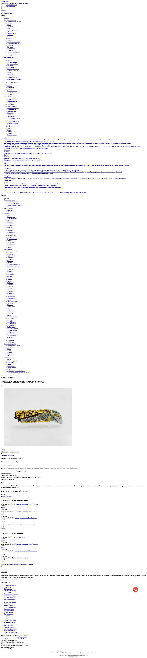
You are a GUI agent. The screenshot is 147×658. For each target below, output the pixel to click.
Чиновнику (39, 173)
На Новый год (82, 178)
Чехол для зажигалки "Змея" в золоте (11, 564)
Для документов (12, 101)
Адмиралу (22, 170)
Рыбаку (103, 165)
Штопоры (10, 92)
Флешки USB (11, 131)
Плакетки (10, 45)
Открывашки (11, 76)
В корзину (5, 452)
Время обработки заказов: (8, 638)
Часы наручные (12, 135)
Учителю (18, 173)
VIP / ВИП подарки (20, 153)
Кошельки (10, 113)
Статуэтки (10, 50)
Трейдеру (13, 173)
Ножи (9, 349)
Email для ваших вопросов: (8, 637)
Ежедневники (11, 103)
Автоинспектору (9, 170)
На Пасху (97, 178)
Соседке (37, 160)
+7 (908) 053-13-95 (11, 5)
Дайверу (49, 165)
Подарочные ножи (62, 184)
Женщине (10, 212)
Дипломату (28, 172)
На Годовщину (45, 178)
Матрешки (10, 32)
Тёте (41, 160)
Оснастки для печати (13, 118)
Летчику (34, 172)
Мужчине (10, 210)
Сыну (33, 158)
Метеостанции (11, 33)
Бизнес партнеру (12, 192)
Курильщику (66, 165)
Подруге (32, 160)
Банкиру (41, 170)
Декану (17, 172)
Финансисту (24, 173)
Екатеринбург (5, 1)
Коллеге (25, 192)
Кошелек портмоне (27, 564)
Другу (20, 158)
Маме (28, 160)
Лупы (9, 114)
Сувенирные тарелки (13, 52)
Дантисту (12, 172)
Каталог (6, 138)
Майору (43, 172)
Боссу (5, 192)
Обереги (9, 38)
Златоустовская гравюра (14, 21)
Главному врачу (71, 170)
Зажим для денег (12, 106)
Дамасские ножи (31, 184)
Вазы (8, 60)
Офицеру (67, 172)
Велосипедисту (20, 165)
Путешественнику (95, 165)
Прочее (9, 84)
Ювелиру (45, 173)
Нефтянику (55, 172)
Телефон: (3, 5)
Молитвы (10, 35)
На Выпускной (36, 178)
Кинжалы (19, 184)
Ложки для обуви (12, 30)
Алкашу (6, 165)
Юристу (50, 173)
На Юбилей (122, 178)
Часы (8, 54)
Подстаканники (12, 81)
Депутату (22, 172)
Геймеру (33, 165)
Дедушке (12, 158)
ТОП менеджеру (12, 301)
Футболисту (115, 165)
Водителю (28, 165)
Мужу (23, 158)
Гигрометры (42, 185)
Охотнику (87, 165)
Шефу (45, 192)
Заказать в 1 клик (14, 452)
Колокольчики (11, 111)
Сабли (6, 185)
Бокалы (9, 59)
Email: (2, 6)
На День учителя (65, 178)
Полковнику (78, 172)
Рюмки (9, 86)
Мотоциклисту (80, 165)
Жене (25, 160)
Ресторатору (105, 172)
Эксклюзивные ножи (51, 184)
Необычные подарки (46, 153)
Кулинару (59, 165)
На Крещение (74, 178)
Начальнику (31, 192)
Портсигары (11, 125)
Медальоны (10, 116)
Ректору (99, 172)
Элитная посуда (8, 57)
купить (3, 507)
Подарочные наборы (13, 121)
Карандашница (11, 109)
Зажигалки (10, 104)
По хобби (5, 162)
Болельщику (12, 165)
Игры (9, 25)
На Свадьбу (116, 178)
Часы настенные (46, 187)
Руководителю (39, 192)
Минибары (10, 74)
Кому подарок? (6, 155)
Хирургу (33, 173)
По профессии (7, 167)
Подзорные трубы (12, 123)
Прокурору (93, 172)
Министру (49, 172)
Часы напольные (56, 187)
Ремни (9, 128)
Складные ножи (40, 184)
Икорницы (10, 67)
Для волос (10, 99)
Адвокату (16, 170)
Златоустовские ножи (10, 184)
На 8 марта (7, 178)
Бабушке (12, 160)
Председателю (86, 172)
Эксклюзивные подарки (33, 153)
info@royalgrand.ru (10, 6)
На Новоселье (90, 178)
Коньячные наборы (13, 69)
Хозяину (121, 165)
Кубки (9, 72)
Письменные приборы (14, 43)
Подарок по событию (7, 176)
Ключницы (10, 26)
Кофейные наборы (12, 70)
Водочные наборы (12, 64)
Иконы (9, 23)
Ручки (9, 130)
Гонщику (44, 165)
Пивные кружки (12, 77)
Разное (9, 126)
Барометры (36, 185)
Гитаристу (39, 165)
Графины (10, 65)
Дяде (16, 158)
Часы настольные (28, 187)
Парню (30, 158)
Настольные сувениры (14, 37)
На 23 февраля (28, 178)
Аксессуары (7, 96)
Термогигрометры (51, 185)
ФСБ (29, 173)
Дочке (22, 160)
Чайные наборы (12, 91)
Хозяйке (126, 165)
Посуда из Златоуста (13, 82)
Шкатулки (10, 55)
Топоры (10, 185)
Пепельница (11, 120)
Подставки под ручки (16, 187)
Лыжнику (73, 165)
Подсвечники (11, 48)
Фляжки (9, 133)
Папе (26, 158)
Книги (9, 28)
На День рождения (54, 178)
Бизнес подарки (6, 189)
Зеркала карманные (13, 108)
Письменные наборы (13, 42)
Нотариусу (62, 172)
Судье (118, 172)
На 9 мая (12, 178)
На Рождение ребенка (106, 178)
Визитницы (10, 98)
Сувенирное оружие (8, 181)
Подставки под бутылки (14, 79)
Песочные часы (37, 187)
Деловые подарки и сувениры (55, 192)
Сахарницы (10, 87)
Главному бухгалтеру (61, 170)
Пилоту (72, 172)
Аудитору (36, 170)
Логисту (39, 172)
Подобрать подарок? (7, 13)
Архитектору (29, 170)
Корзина (3, 10)
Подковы (10, 47)
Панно (9, 40)
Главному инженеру (13, 267)
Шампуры (10, 94)
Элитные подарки (7, 150)
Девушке (17, 160)
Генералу (52, 170)
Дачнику (54, 165)
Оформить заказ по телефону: (9, 635)
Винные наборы (12, 62)
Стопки (9, 89)
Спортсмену (108, 165)
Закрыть (6, 18)
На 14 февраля (19, 178)
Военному (47, 170)
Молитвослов (29, 185)
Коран (23, 185)
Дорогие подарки (9, 153)
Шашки (9, 354)
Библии (19, 185)
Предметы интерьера (10, 20)
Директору (20, 192)
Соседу (37, 158)
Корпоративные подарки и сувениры (75, 192)
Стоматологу (112, 172)
